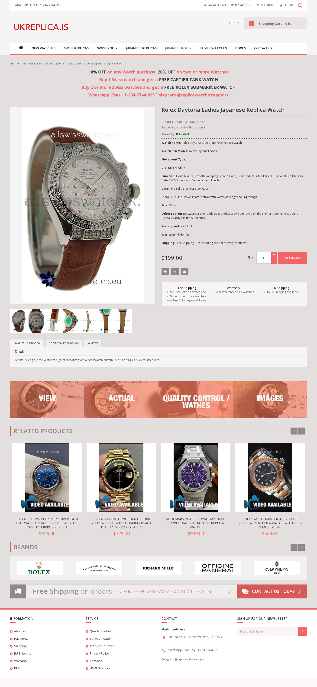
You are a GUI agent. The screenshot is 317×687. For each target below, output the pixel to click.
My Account (217, 5)
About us (20, 631)
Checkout (268, 5)
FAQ (17, 668)
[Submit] (302, 631)
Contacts (96, 661)
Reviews (92, 343)
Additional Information (64, 343)
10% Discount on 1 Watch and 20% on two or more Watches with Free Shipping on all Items (186, 294)
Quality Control (100, 631)
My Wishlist (243, 5)
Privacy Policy (99, 653)
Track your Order (102, 646)
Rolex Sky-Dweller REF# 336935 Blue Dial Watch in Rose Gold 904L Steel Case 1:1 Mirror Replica (47, 523)
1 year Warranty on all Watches (233, 290)
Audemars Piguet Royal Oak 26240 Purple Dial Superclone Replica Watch (196, 523)
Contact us (263, 48)
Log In (288, 5)
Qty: (251, 257)
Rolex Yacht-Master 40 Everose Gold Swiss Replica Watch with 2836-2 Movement (269, 523)
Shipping (20, 646)
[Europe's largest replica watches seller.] (42, 27)
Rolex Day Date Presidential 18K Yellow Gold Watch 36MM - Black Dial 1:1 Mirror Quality (121, 523)
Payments (21, 638)
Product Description (26, 343)
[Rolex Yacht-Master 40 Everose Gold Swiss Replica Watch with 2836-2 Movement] (270, 477)
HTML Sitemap (100, 668)
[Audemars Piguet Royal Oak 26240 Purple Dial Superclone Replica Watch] (195, 477)
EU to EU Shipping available (281, 290)
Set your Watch (100, 638)
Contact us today (273, 591)
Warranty (20, 661)
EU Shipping (22, 653)
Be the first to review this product (183, 127)
